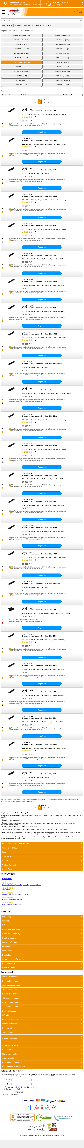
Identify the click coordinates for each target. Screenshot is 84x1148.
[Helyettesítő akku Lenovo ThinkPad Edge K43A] (11, 448)
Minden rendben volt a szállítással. (15, 894)
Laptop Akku (17, 25)
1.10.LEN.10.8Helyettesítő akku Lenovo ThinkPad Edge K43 (39, 225)
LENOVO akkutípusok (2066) (21, 35)
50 (25, 95)
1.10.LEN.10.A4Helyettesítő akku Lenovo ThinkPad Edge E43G (39, 280)
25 (23, 95)
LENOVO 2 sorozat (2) (62, 58)
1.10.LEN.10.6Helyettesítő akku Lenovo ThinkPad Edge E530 (39, 635)
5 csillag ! (6, 890)
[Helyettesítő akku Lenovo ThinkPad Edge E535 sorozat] (11, 172)
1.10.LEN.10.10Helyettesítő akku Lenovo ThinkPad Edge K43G (39, 333)
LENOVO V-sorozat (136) (63, 44)
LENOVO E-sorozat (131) (62, 71)
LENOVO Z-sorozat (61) (62, 62)
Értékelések (7, 879)
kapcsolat (11, 838)
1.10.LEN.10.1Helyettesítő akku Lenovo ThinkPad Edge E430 (39, 110)
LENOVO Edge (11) (21, 75)
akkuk (30, 1135)
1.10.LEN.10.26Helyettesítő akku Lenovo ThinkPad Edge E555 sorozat (42, 389)
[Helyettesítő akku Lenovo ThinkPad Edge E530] (11, 638)
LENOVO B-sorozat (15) (21, 58)
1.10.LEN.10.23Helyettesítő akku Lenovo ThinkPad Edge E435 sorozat (42, 582)
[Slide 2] (82, 4)
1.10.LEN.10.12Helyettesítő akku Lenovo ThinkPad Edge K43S (39, 743)
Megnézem (42, 132)
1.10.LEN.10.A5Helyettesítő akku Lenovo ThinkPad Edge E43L (39, 500)
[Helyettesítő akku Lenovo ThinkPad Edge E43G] (11, 198)
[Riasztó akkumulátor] (42, 1035)
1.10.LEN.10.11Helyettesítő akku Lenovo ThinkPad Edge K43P (39, 553)
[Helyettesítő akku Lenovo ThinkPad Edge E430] (11, 113)
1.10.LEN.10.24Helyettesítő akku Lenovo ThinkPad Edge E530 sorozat (42, 773)
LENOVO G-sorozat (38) (62, 49)
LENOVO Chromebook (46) (21, 71)
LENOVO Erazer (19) (21, 84)
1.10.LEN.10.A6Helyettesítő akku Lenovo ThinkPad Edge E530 (39, 717)
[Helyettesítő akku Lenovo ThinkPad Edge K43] (11, 228)
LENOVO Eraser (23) (21, 80)
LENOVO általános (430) (63, 53)
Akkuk (10, 25)
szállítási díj (30, 801)
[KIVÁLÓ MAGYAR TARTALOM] (63, 1121)
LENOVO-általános (28, 25)
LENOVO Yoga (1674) (63, 40)
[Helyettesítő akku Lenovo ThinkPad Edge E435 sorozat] (11, 586)
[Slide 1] (82, 2)
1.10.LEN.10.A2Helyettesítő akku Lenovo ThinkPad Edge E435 (39, 691)
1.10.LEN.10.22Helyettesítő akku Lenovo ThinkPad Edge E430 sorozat (42, 362)
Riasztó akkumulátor (10, 1039)
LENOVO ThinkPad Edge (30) (21, 62)
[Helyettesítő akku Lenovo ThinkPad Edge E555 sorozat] (11, 392)
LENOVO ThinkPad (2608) (62, 35)
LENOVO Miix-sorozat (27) (21, 49)
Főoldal (4, 25)
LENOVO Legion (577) (62, 75)
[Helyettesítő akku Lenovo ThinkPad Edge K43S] (11, 477)
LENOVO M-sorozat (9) (21, 67)
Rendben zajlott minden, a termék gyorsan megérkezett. (21, 885)
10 (21, 95)
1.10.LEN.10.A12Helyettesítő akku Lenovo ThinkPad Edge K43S (39, 474)
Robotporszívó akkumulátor (12, 1019)
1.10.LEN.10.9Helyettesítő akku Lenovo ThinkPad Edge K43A (39, 444)
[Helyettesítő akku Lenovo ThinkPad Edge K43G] (11, 336)
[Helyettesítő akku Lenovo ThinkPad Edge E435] (11, 142)
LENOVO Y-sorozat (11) (62, 84)
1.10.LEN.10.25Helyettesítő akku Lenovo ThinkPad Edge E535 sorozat (42, 169)
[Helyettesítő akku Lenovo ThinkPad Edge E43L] (11, 418)
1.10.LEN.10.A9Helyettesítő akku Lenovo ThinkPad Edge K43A (39, 527)
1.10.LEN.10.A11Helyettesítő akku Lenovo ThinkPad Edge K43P (39, 254)
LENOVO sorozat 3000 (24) (62, 80)
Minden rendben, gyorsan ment (12, 899)
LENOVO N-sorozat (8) (62, 67)
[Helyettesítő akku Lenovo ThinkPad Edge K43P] (11, 257)
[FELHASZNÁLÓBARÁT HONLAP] (44, 1121)
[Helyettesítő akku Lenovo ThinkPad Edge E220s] (11, 612)
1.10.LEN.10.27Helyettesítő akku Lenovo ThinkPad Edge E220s (39, 609)
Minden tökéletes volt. (11, 904)
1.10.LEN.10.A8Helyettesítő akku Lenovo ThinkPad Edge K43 (39, 307)
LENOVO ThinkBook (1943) (21, 53)
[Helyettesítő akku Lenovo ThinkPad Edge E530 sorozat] (11, 776)
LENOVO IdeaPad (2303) (21, 40)
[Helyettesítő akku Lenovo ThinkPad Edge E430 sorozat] (11, 366)
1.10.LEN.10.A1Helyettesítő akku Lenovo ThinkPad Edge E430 (39, 664)
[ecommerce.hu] (22, 1121)
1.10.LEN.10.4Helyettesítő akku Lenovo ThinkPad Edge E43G (39, 195)
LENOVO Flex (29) (21, 44)
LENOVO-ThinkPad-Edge (44, 25)
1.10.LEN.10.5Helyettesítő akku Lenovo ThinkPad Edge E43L (39, 415)
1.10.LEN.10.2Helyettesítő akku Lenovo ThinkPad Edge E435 (39, 139)
